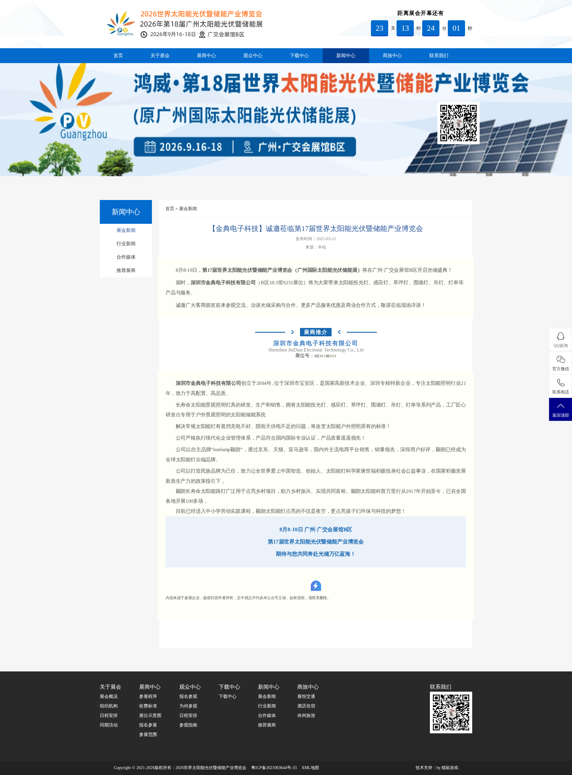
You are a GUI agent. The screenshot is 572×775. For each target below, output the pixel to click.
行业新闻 (126, 243)
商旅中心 (392, 55)
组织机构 (109, 706)
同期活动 (109, 725)
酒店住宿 (306, 706)
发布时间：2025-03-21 (316, 239)
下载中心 (299, 55)
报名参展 (148, 725)
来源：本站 (315, 247)
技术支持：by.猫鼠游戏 (437, 767)
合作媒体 (126, 257)
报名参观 (188, 696)
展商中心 (206, 55)
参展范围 (148, 734)
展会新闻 (126, 230)
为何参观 (188, 706)
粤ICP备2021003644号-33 (274, 767)
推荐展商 (126, 270)
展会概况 (109, 696)
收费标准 (148, 706)
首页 (118, 55)
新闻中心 (345, 55)
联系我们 (438, 55)
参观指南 (188, 725)
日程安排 (109, 715)
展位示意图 (150, 715)
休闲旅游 (306, 715)
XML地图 (310, 767)
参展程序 (148, 696)
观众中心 (252, 55)
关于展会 (160, 55)
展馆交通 (306, 696)
